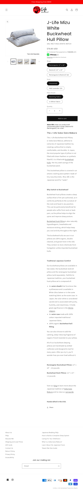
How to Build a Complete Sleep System (55, 435)
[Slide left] (7, 61)
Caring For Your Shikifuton (51, 439)
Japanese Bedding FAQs (50, 432)
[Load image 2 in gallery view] (20, 61)
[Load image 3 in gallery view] (26, 61)
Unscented (53, 83)
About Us (8, 432)
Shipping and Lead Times (14, 442)
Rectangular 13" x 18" (57, 65)
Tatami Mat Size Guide (49, 448)
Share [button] (51, 407)
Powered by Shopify (72, 488)
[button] (6, 9)
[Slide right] (39, 61)
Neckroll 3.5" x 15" (56, 70)
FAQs (7, 435)
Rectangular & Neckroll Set (59, 75)
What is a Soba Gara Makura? (52, 442)
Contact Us (9, 448)
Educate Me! (9, 439)
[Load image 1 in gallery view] (13, 61)
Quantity (49, 106)
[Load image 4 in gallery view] (33, 61)
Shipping (49, 57)
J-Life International (62, 488)
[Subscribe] (58, 466)
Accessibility (9, 457)
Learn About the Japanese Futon (53, 445)
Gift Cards (8, 445)
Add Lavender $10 (55, 88)
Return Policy (10, 451)
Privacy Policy (10, 454)
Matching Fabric (55, 97)
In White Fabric (54, 102)
